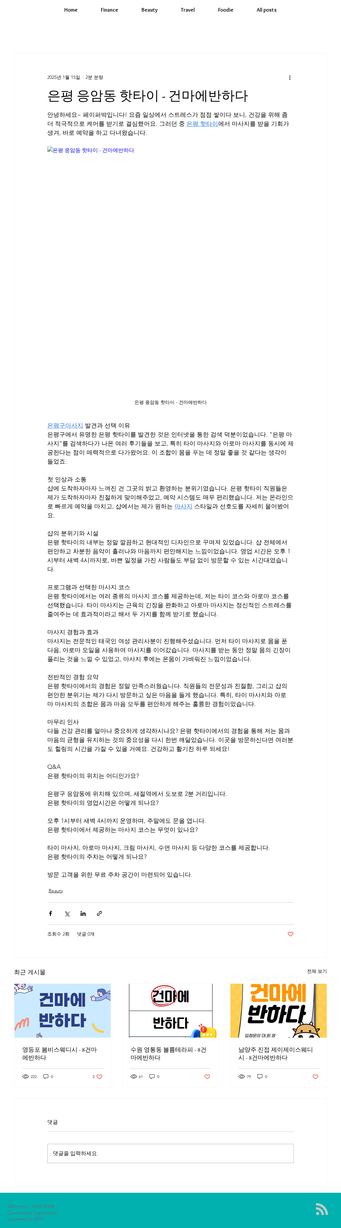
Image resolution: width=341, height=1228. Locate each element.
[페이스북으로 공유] (50, 913)
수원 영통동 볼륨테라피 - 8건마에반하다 (168, 1053)
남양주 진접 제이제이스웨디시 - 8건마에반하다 (275, 1053)
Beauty (56, 891)
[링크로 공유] (99, 913)
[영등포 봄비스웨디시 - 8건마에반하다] (62, 1011)
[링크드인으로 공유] (83, 913)
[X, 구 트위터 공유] (67, 913)
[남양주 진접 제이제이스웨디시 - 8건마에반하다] (278, 1011)
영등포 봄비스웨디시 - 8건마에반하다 (59, 1053)
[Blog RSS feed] (322, 1209)
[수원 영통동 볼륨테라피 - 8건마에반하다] (171, 1011)
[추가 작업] (290, 77)
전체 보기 (317, 971)
